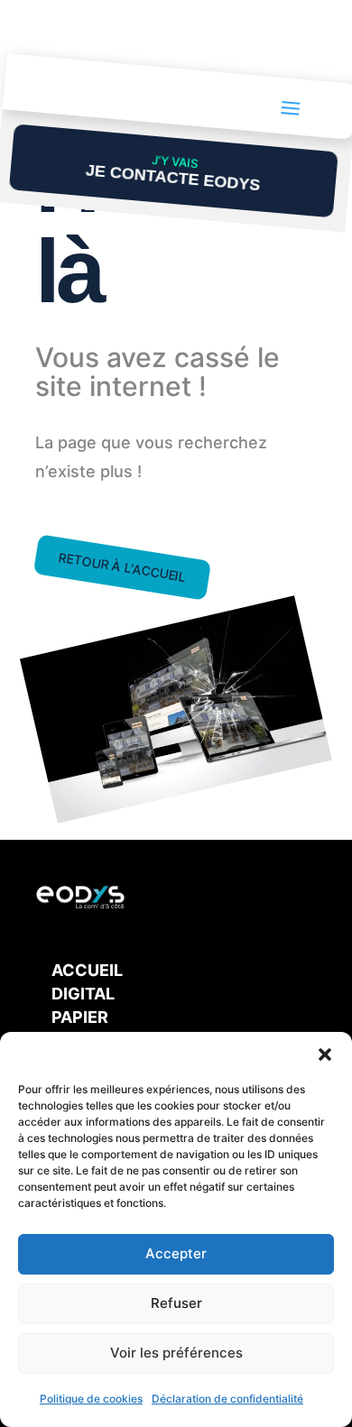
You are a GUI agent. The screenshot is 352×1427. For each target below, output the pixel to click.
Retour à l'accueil (123, 567)
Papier (79, 1017)
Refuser (176, 1303)
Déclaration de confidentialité (227, 1398)
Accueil (87, 970)
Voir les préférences (176, 1352)
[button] (325, 1054)
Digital (83, 993)
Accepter (176, 1253)
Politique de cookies (91, 1398)
